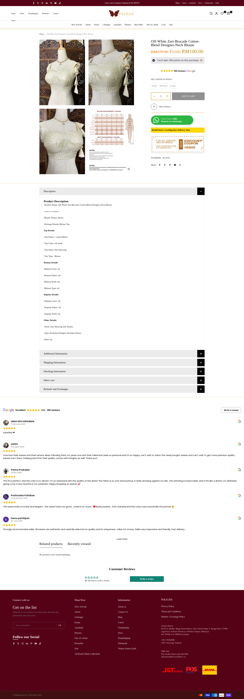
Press (200, 3)
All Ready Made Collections (87, 654)
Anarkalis (117, 25)
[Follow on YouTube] (55, 3)
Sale (171, 25)
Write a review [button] (231, 410)
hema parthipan (20, 518)
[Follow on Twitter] (38, 3)
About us (122, 606)
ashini (14, 444)
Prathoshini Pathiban (23, 495)
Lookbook (192, 3)
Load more (122, 539)
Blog (120, 617)
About (22, 14)
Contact (55, 14)
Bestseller (79, 643)
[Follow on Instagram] (42, 3)
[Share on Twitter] (165, 165)
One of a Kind (152, 25)
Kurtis (96, 25)
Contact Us (123, 612)
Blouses (128, 25)
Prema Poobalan (20, 469)
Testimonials (209, 3)
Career (184, 3)
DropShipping (33, 14)
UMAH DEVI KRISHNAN (22, 421)
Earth (217, 3)
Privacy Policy (167, 606)
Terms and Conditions (171, 611)
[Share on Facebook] (160, 165)
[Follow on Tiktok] (60, 3)
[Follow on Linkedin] (47, 3)
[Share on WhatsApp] (180, 165)
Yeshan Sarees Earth (127, 648)
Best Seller (138, 25)
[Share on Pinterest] (170, 165)
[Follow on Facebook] (33, 3)
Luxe (164, 25)
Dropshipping (124, 638)
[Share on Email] (175, 165)
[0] (222, 13)
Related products (51, 544)
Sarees (88, 25)
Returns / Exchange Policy (173, 616)
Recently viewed (79, 544)
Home (13, 14)
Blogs (177, 3)
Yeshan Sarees (37, 695)
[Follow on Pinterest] (51, 3)
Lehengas (106, 25)
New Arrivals (76, 25)
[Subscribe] (59, 625)
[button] (177, 70)
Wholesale (45, 14)
